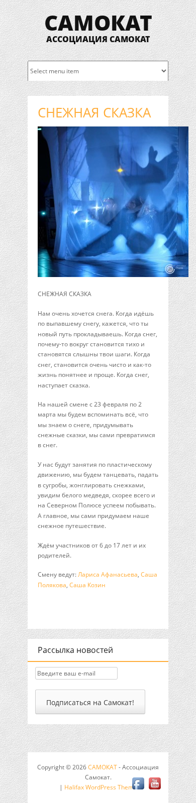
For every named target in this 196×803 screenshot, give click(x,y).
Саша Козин (87, 585)
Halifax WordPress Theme (100, 787)
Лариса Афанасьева (108, 574)
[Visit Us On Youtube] (154, 789)
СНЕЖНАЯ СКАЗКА (94, 112)
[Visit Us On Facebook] (138, 789)
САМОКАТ (98, 22)
